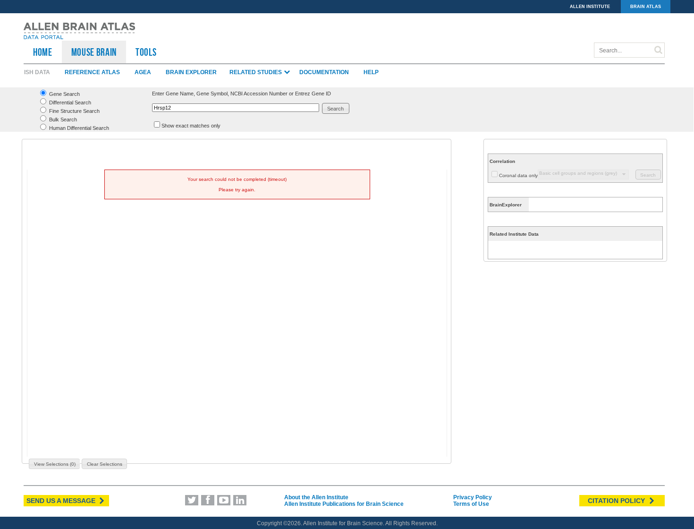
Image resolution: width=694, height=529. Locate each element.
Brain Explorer (191, 72)
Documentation (324, 72)
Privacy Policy (472, 497)
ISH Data (37, 72)
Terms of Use (471, 504)
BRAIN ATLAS (645, 6)
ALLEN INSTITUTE (590, 6)
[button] (336, 108)
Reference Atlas (92, 72)
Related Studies (256, 72)
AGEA (143, 72)
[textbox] (235, 107)
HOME (42, 52)
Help (371, 72)
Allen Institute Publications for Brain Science (344, 504)
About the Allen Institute (316, 497)
